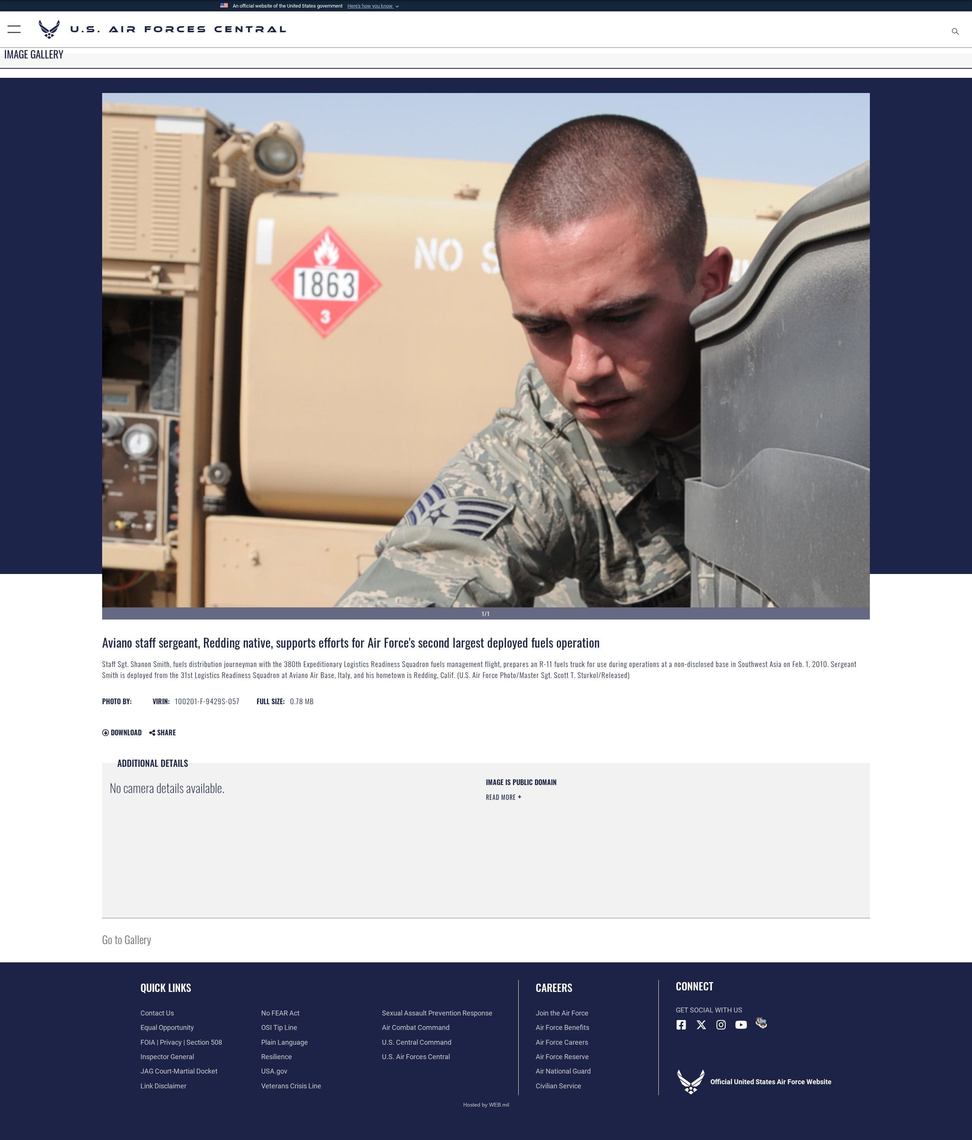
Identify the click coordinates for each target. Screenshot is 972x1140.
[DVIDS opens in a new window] (761, 1023)
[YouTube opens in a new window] (741, 1025)
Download (125, 732)
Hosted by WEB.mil (486, 1105)
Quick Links (165, 987)
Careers (554, 987)
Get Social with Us (709, 1010)
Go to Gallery (126, 939)
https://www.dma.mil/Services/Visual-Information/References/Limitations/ (575, 834)
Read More (502, 797)
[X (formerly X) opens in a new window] (701, 1025)
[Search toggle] (956, 29)
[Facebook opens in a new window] (681, 1025)
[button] (374, 6)
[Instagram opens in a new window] (721, 1025)
